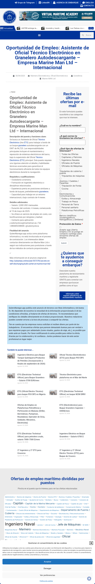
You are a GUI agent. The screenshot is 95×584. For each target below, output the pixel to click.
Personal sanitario (70, 207)
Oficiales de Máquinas (72, 166)
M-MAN (85, 531)
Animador (9, 505)
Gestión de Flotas (46, 525)
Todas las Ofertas (70, 154)
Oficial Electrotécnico (59, 76)
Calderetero (64, 505)
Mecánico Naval (82, 535)
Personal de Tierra (70, 204)
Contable (86, 513)
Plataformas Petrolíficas (73, 210)
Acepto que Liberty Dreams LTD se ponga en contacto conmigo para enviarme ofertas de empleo (71, 234)
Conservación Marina (73, 513)
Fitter (42, 522)
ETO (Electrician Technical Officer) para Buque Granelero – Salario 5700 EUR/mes (30, 377)
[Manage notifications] (89, 579)
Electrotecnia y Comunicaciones (67, 195)
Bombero (49, 505)
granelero (22, 145)
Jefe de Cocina (50, 531)
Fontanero (49, 522)
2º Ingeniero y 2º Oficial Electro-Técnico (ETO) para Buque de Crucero (71, 453)
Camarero (74, 505)
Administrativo (10, 503)
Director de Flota (43, 519)
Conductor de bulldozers (55, 513)
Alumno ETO (52, 503)
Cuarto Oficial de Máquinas (28, 516)
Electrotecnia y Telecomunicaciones (71, 519)
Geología (58, 522)
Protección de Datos (70, 224)
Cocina (65, 189)
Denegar (47, 568)
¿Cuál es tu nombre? (70, 125)
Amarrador (85, 503)
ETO (26, 142)
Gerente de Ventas (31, 525)
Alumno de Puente (39, 503)
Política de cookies (46, 581)
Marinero (25, 535)
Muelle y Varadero (57, 539)
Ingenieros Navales (70, 160)
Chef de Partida (10, 513)
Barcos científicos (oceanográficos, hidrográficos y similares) (71, 217)
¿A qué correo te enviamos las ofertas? (71, 137)
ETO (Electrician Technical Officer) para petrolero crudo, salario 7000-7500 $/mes (30, 436)
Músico (68, 539)
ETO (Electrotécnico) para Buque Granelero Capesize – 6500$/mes (72, 408)
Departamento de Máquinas (49, 516)
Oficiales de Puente (71, 163)
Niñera (75, 539)
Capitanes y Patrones (72, 157)
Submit (64, 243)
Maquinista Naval (11, 535)
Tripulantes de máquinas (73, 176)
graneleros (43, 191)
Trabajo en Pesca (70, 201)
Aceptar (47, 561)
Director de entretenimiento (25, 519)
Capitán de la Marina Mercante (40, 509)
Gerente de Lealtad (70, 522)
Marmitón (70, 535)
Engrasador (18, 522)
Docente (54, 519)
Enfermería (8, 522)
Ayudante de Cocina (36, 505)
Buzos (56, 505)
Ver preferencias (47, 575)
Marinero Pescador (58, 535)
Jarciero (40, 531)
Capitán (18, 509)
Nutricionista (83, 539)
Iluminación (68, 525)
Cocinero (41, 513)
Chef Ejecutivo (23, 513)
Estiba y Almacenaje (71, 199)
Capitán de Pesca (63, 509)
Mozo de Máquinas (42, 539)
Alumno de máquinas (24, 503)
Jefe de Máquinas (69, 530)
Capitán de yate (76, 509)
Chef (85, 509)
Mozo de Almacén (12, 539)
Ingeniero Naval (20, 529)
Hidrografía (58, 525)
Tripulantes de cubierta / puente (71, 172)
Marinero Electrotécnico (40, 76)
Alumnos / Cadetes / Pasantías (69, 182)
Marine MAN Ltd (48, 79)
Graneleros (77, 76)
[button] (91, 543)
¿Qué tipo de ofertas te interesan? (71, 150)
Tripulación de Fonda (71, 186)
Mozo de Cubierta (27, 539)
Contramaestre (11, 516)
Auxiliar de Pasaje (21, 505)
